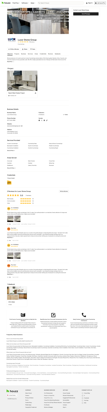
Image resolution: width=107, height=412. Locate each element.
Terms (26, 400)
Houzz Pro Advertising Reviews (51, 400)
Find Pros (15, 3)
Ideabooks (57, 54)
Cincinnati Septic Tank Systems (80, 373)
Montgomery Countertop (78, 365)
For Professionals (48, 393)
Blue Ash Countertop (12, 365)
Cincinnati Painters (41, 373)
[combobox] (61, 3)
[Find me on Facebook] (39, 120)
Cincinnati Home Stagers (30, 373)
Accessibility (66, 400)
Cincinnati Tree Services (20, 374)
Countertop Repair (44, 380)
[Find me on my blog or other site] (46, 120)
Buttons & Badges (48, 407)
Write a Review (64, 191)
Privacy (27, 398)
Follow (66, 114)
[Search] (39, 3)
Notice (31, 398)
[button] (38, 181)
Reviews (50, 54)
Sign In (64, 407)
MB (9, 229)
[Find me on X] (41, 120)
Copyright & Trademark (31, 407)
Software (25, 3)
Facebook (86, 398)
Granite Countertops (34, 380)
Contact (65, 405)
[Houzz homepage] (6, 2)
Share (25, 49)
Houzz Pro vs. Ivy (48, 398)
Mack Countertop (67, 365)
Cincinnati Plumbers (52, 373)
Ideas (32, 3)
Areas (36, 54)
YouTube (86, 400)
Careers (27, 395)
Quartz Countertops (23, 380)
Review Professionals (68, 395)
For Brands (46, 405)
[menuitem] (16, 3)
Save (33, 49)
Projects (16, 54)
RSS (85, 403)
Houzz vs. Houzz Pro (49, 395)
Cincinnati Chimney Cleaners (33, 374)
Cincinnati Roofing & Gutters (65, 373)
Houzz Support (66, 402)
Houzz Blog (87, 393)
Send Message (86, 14)
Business (23, 54)
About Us (10, 54)
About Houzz (28, 393)
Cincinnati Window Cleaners (48, 374)
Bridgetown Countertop (23, 365)
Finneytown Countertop (45, 365)
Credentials (43, 54)
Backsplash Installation (12, 380)
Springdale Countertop (12, 367)
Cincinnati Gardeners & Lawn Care (15, 373)
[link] (10, 237)
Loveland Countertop (57, 365)
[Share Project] (35, 93)
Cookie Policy (28, 402)
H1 (8, 208)
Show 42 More (10, 168)
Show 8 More (10, 150)
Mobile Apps (28, 405)
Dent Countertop (34, 365)
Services (30, 54)
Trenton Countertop (23, 367)
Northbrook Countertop (91, 365)
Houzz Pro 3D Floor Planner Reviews (53, 402)
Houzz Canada (66, 393)
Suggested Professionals (69, 398)
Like (10, 224)
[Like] (8, 224)
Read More (9, 61)
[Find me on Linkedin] (44, 120)
